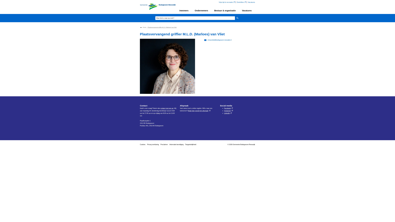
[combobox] (195, 18)
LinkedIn (228, 113)
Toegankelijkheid (190, 144)
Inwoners (183, 10)
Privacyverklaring (153, 144)
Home (144, 27)
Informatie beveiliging (176, 144)
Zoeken (237, 18)
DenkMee (241, 2)
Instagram (228, 111)
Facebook (228, 108)
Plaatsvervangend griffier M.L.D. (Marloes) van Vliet (162, 27)
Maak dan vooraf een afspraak (199, 111)
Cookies (142, 144)
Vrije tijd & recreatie (226, 2)
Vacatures (247, 10)
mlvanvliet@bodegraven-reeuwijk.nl (219, 40)
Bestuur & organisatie (225, 10)
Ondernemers (201, 10)
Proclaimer (164, 144)
